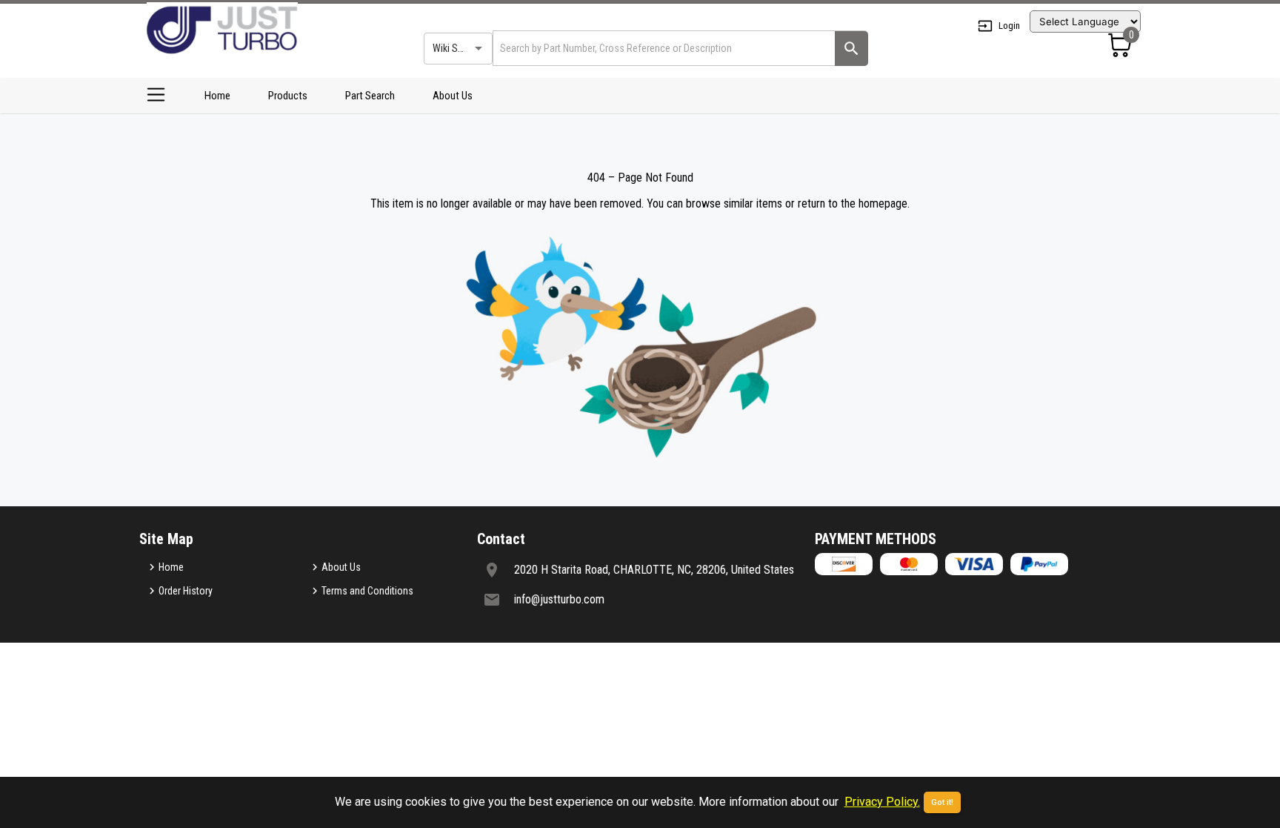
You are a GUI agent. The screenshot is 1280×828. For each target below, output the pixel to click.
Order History (186, 591)
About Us (453, 95)
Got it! (942, 802)
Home (217, 95)
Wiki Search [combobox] (457, 48)
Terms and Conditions (367, 591)
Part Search (370, 95)
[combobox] (662, 48)
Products (287, 95)
